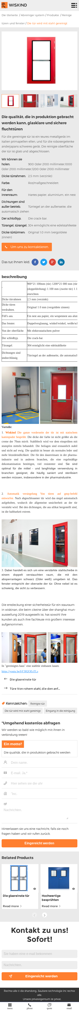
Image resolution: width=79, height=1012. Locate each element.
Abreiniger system (33, 15)
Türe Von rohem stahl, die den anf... (35, 689)
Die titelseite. (10, 15)
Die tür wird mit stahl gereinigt (47, 23)
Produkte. (53, 15)
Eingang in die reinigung (60, 710)
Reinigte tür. (37, 703)
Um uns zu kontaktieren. (30, 247)
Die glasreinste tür (23, 679)
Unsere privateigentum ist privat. (42, 999)
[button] (44, 914)
